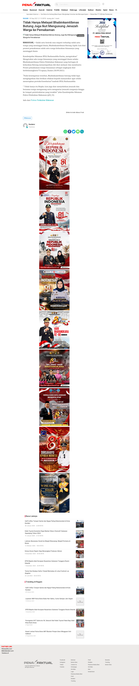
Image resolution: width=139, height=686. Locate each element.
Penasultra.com (6, 649)
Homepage (74, 667)
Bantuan (73, 660)
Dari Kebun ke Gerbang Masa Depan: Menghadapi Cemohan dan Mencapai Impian (48, 14)
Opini (105, 10)
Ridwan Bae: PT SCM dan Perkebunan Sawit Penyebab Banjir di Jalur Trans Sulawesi (99, 14)
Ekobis (98, 10)
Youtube (62, 667)
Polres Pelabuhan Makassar (42, 100)
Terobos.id (5, 653)
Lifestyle (82, 10)
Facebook (62, 660)
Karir (89, 669)
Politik (56, 10)
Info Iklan (73, 669)
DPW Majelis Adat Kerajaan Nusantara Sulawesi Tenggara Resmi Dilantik (50, 610)
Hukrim (49, 10)
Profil (72, 676)
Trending (73, 681)
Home (25, 10)
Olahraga (73, 10)
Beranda (107, 660)
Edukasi (64, 10)
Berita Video (74, 662)
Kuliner (91, 10)
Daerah (42, 10)
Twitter (61, 665)
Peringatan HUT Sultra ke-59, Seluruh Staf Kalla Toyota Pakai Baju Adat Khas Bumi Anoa (50, 621)
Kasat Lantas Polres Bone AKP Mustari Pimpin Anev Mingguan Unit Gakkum (48, 632)
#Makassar (27, 118)
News (111, 10)
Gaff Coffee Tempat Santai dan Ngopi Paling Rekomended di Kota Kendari (47, 589)
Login (72, 672)
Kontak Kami (91, 672)
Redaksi (32, 124)
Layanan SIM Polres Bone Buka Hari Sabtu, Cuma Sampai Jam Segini (49, 599)
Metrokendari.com (7, 651)
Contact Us (74, 665)
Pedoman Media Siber (76, 674)
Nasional (33, 10)
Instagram (62, 662)
